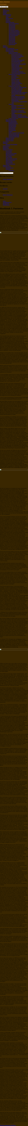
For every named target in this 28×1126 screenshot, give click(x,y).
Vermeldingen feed (7, 202)
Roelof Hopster (9, 162)
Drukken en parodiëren (16, 83)
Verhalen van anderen (8, 149)
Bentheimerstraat (9, 167)
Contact (4, 13)
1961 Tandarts (12, 41)
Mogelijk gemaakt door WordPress (8, 1125)
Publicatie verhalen (10, 138)
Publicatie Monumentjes (11, 121)
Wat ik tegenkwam (10, 48)
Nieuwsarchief (6, 165)
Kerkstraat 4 (11, 170)
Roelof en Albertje (15, 79)
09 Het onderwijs (15, 65)
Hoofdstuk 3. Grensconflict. (17, 110)
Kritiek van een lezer (10, 164)
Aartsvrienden (6, 10)
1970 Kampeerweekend (14, 32)
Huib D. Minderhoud (5, 1)
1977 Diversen (12, 26)
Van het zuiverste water (14, 134)
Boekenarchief (12, 44)
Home (4, 9)
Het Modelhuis (12, 128)
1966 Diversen (12, 36)
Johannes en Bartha (15, 82)
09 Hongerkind (14, 100)
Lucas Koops (9, 151)
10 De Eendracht (15, 66)
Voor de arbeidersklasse (14, 135)
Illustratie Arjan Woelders (11, 144)
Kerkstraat (8, 169)
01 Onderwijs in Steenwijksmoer (18, 87)
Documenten (6, 141)
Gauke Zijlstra (9, 157)
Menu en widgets (4, 6)
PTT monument (12, 130)
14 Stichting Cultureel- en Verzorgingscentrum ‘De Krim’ (18, 72)
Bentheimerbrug (12, 125)
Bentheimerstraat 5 (13, 122)
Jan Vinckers (9, 156)
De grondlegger (15, 77)
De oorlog (13, 78)
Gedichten (8, 21)
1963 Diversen (12, 39)
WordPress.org (6, 205)
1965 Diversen (12, 38)
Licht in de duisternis (13, 118)
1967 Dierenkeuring (13, 35)
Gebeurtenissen (6, 145)
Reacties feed (6, 203)
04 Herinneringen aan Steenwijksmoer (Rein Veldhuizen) (19, 92)
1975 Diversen (12, 27)
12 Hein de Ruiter (15, 69)
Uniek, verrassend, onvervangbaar (16, 132)
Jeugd (7, 17)
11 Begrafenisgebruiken (16, 67)
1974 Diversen (12, 28)
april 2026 (5, 188)
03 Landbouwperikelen (16, 90)
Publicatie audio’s (10, 140)
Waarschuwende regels (14, 136)
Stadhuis (10, 131)
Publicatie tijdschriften (11, 119)
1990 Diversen (12, 25)
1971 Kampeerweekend (14, 31)
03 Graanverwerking (16, 57)
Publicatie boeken (10, 51)
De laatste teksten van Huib (12, 49)
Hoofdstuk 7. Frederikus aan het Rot (19, 117)
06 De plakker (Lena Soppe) (17, 96)
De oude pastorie (12, 126)
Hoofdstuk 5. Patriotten (16, 114)
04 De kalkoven (15, 58)
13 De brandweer (15, 70)
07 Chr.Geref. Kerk (15, 62)
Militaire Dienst (9, 18)
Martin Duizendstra (10, 154)
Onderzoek (8, 15)
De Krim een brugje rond (14, 53)
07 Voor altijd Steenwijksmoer (18, 97)
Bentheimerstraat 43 (13, 123)
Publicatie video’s (10, 139)
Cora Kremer (9, 152)
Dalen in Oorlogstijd (13, 52)
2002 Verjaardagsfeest (14, 23)
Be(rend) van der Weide (11, 153)
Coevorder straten (7, 166)
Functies (8, 19)
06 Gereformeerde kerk (16, 61)
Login (4, 201)
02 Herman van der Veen (17, 88)
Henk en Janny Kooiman (11, 158)
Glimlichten (11, 104)
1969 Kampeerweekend (14, 34)
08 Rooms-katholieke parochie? (18, 64)
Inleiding (5, 12)
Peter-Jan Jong (9, 161)
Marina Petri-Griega (10, 160)
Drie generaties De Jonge (14, 74)
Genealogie (14, 75)
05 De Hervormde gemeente (17, 60)
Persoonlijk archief (10, 22)
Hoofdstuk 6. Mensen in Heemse (18, 116)
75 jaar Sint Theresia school (15, 86)
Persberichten (6, 148)
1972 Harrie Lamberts (14, 30)
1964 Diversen (12, 40)
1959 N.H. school (13, 43)
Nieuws (4, 45)
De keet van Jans (15, 80)
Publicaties (5, 47)
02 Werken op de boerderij (17, 56)
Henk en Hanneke (15, 84)
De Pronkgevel (12, 127)
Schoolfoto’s (6, 147)
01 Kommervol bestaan (16, 54)
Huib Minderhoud (7, 14)
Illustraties (5, 143)
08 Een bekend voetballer (17, 99)
